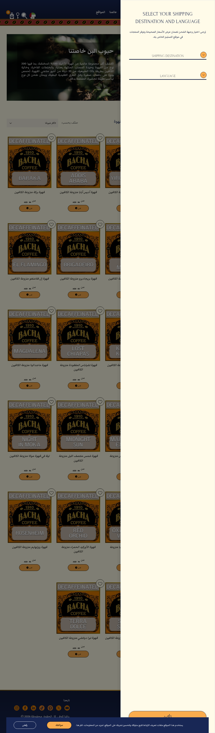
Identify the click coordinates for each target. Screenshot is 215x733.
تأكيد (167, 717)
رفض (25, 725)
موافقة (59, 725)
